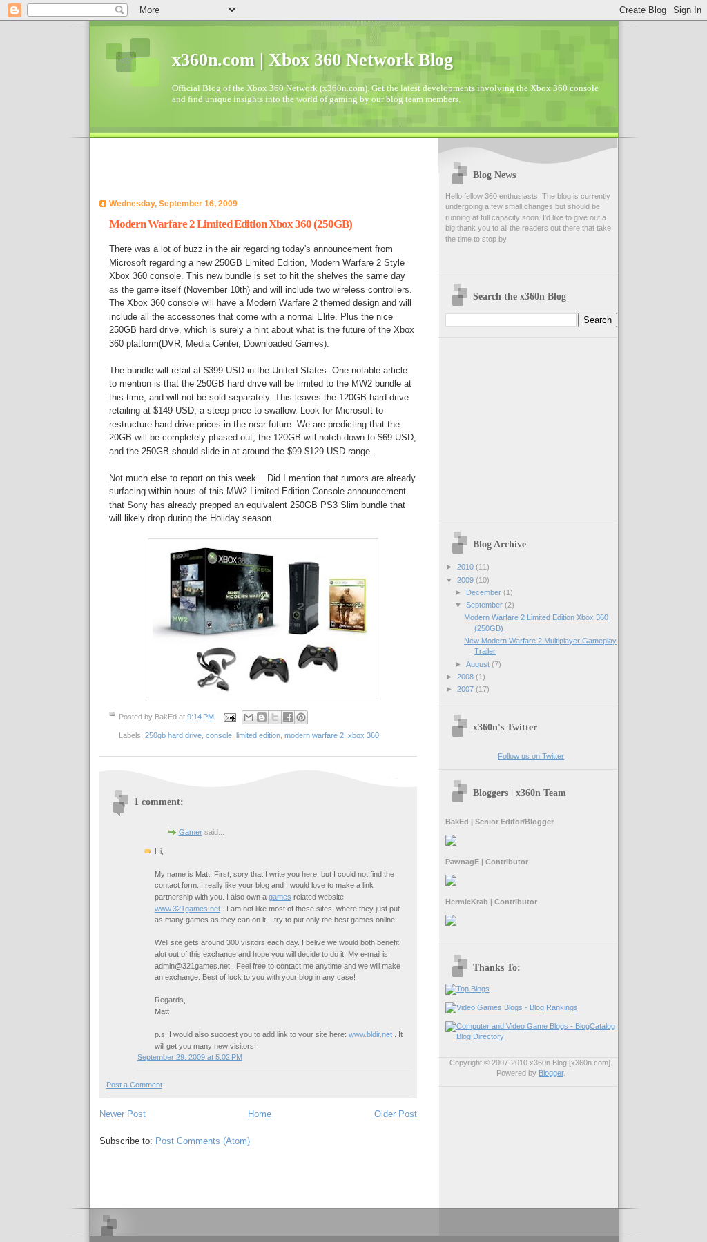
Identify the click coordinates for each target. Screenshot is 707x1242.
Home (259, 1114)
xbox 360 (363, 735)
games (280, 897)
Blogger (551, 1073)
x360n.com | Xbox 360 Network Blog (312, 60)
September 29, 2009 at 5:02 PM (189, 1057)
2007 (466, 689)
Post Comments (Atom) (202, 1141)
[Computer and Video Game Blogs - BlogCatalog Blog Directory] (531, 1036)
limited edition (258, 735)
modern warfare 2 (314, 735)
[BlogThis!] (262, 717)
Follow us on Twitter (531, 756)
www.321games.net (187, 908)
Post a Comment (134, 1084)
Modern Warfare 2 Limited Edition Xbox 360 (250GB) (230, 224)
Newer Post (122, 1114)
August (479, 664)
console (219, 735)
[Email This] (248, 717)
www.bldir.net (370, 1034)
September (485, 605)
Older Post (395, 1114)
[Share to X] (275, 717)
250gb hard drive (173, 735)
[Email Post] (229, 717)
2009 (466, 580)
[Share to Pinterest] (301, 717)
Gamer (190, 832)
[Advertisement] (261, 172)
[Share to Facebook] (288, 717)
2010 (466, 567)
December (484, 592)
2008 (466, 676)
